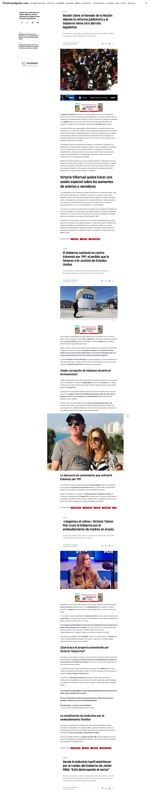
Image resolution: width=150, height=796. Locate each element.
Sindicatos (94, 748)
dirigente (85, 632)
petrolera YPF (86, 487)
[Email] (38, 22)
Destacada (75, 239)
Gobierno (98, 507)
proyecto (86, 748)
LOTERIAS (110, 3)
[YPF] (89, 98)
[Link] (109, 44)
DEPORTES (86, 3)
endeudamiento (92, 607)
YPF (83, 339)
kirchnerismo (107, 507)
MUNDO (78, 3)
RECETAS (131, 3)
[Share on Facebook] (102, 44)
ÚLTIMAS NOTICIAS (38, 3)
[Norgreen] (30, 64)
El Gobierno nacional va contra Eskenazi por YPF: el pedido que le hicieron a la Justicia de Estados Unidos (29, 36)
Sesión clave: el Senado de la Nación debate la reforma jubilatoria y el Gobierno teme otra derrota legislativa (29, 16)
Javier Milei (98, 124)
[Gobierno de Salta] (89, 111)
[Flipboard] (32, 22)
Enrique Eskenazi (76, 507)
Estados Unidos (71, 341)
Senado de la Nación (68, 114)
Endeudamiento (76, 748)
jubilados (67, 122)
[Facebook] (22, 22)
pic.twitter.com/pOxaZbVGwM (81, 705)
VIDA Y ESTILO (121, 3)
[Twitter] (27, 22)
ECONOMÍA (60, 3)
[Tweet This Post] (106, 44)
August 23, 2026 (89, 708)
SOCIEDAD (70, 3)
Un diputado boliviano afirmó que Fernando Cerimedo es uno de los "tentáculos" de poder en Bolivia (29, 46)
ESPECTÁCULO (99, 3)
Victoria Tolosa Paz (105, 748)
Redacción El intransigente (71, 43)
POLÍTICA (51, 3)
